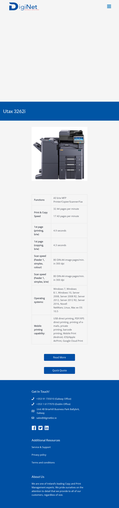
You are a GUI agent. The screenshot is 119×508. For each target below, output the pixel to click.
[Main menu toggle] (109, 6)
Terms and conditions (43, 462)
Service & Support (41, 447)
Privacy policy (39, 454)
